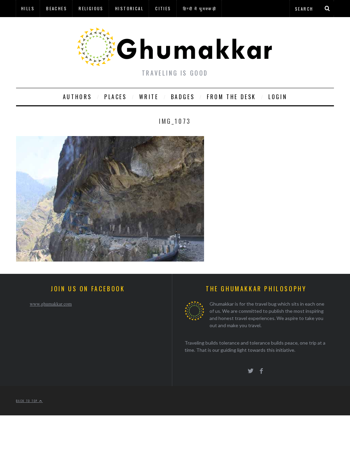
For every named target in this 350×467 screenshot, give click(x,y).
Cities (163, 8)
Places (115, 97)
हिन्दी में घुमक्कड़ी (199, 8)
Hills (28, 8)
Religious (91, 8)
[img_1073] (110, 259)
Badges (183, 97)
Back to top (27, 401)
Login (277, 97)
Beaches (56, 8)
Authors (77, 97)
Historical (129, 8)
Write (149, 97)
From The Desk (231, 97)
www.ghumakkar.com (51, 304)
